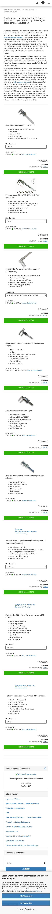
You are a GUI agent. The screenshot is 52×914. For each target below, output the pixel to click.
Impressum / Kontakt (13, 799)
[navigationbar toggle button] (49, 3)
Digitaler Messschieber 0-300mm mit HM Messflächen (25, 696)
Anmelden (26, 869)
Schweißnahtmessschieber (13, 37)
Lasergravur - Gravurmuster (15, 841)
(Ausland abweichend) (29, 154)
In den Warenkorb (26, 172)
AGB (7, 813)
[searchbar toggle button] (37, 3)
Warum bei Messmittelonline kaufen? (18, 836)
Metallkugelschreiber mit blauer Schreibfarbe (26, 779)
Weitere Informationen (26, 909)
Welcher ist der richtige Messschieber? (19, 827)
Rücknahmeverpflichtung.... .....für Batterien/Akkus (23, 817)
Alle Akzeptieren (26, 896)
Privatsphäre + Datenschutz (15, 808)
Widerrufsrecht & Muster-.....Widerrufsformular (22, 803)
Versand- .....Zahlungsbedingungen (18, 822)
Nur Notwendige (26, 903)
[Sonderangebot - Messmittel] (45, 768)
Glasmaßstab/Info (12, 831)
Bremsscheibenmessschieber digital (18, 411)
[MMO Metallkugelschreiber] (26, 774)
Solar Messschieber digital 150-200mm (19, 125)
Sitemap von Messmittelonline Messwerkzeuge (22, 845)
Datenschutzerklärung (33, 891)
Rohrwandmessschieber (22, 82)
